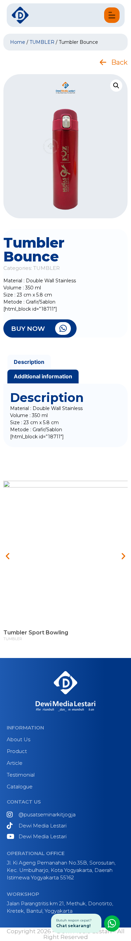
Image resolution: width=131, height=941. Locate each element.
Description (29, 361)
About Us (18, 739)
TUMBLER (42, 42)
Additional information (43, 376)
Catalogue (20, 786)
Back (119, 62)
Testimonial (21, 775)
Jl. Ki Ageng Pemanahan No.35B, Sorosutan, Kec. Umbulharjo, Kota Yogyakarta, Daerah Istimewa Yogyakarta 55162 (61, 870)
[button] (7, 556)
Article (15, 763)
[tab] (29, 361)
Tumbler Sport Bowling (35, 633)
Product (17, 751)
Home (17, 42)
